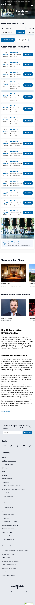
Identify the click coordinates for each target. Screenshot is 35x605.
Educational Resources (9, 536)
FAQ (3, 511)
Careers (4, 475)
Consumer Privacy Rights (9, 521)
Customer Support (7, 507)
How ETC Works (7, 532)
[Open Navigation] (32, 4)
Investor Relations (7, 496)
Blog (3, 471)
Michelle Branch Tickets (9, 568)
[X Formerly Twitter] (11, 446)
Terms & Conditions (8, 514)
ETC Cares (5, 468)
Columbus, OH (8, 40)
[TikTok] (30, 446)
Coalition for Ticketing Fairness (11, 486)
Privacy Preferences (8, 539)
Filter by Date (22, 40)
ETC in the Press (7, 493)
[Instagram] (17, 446)
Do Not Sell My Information (10, 525)
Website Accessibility (8, 529)
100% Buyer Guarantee (9, 461)
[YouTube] (24, 446)
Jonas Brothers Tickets (9, 565)
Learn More (26, 245)
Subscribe (27, 433)
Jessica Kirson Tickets (8, 575)
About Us (4, 457)
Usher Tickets (6, 557)
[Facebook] (5, 446)
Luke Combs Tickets (8, 572)
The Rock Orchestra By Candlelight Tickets (15, 550)
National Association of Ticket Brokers (13, 489)
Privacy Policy (6, 518)
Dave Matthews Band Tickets (10, 561)
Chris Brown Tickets (8, 554)
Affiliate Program (7, 478)
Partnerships (5, 482)
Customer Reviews (7, 464)
